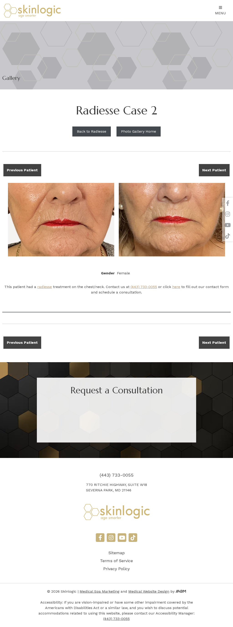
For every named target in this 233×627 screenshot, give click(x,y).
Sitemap (116, 552)
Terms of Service (116, 560)
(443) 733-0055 (144, 287)
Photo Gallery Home (138, 131)
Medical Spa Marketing (99, 591)
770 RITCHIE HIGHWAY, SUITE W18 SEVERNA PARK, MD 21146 (116, 487)
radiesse (44, 287)
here (176, 287)
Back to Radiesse (91, 131)
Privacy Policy (116, 568)
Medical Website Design (148, 591)
